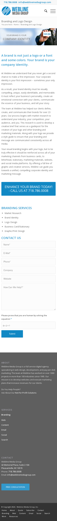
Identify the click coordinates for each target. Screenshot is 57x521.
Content (5, 425)
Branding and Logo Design (16, 21)
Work (4, 516)
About (12, 510)
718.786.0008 (10, 2)
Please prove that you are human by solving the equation (24, 317)
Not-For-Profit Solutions (25, 392)
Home (16, 24)
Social (4, 434)
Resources (13, 516)
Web (3, 420)
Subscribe (30, 510)
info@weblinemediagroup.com (34, 2)
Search (4, 439)
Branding (5, 414)
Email (3, 429)
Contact (41, 510)
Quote (20, 510)
